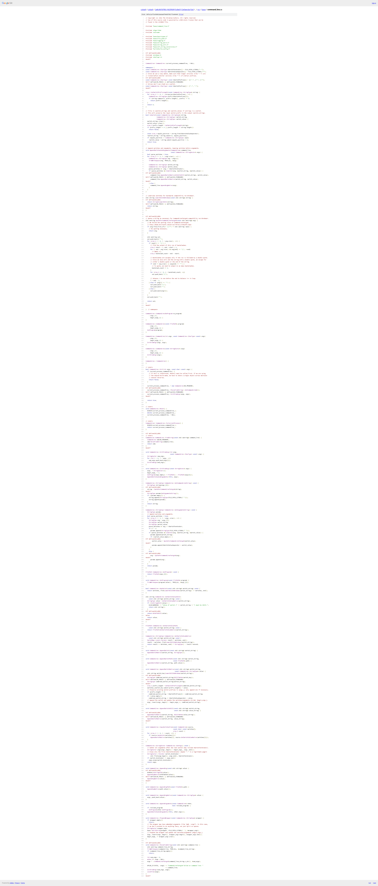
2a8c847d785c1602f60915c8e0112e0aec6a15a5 (174, 9)
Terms (23, 883)
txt (370, 883)
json (374, 883)
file (181, 14)
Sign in (374, 3)
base (204, 9)
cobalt (143, 9)
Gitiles (12, 883)
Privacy (17, 883)
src (198, 9)
